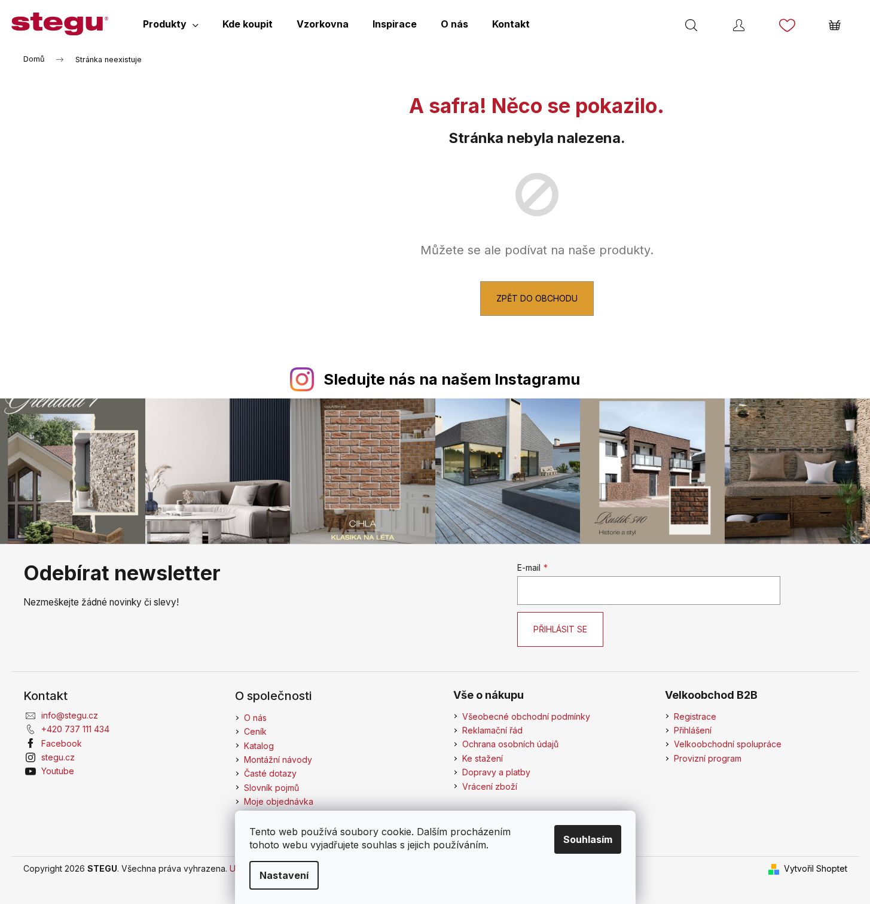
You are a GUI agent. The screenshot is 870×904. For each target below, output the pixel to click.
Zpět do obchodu (537, 298)
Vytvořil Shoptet (815, 868)
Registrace (695, 716)
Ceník (255, 731)
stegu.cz (58, 757)
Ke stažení (482, 758)
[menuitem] (170, 24)
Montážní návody (278, 759)
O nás (255, 718)
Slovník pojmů (271, 788)
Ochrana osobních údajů (510, 744)
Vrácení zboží (489, 786)
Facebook (61, 743)
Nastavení (284, 875)
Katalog (259, 746)
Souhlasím (587, 839)
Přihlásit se (560, 629)
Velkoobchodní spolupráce (728, 744)
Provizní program (707, 758)
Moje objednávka (278, 801)
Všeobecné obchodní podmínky (526, 716)
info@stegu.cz (69, 715)
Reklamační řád (492, 730)
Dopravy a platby (496, 772)
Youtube (57, 771)
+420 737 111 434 (75, 729)
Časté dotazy (270, 773)
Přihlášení (693, 730)
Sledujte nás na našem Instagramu (451, 379)
